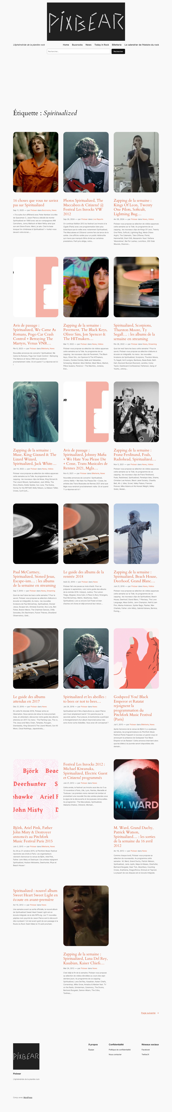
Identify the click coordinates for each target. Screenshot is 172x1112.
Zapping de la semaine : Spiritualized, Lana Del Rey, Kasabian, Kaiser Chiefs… (85, 959)
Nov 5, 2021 (119, 464)
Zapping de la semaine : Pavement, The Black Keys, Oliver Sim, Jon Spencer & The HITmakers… (85, 332)
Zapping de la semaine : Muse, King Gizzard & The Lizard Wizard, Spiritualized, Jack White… (35, 457)
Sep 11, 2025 (18, 210)
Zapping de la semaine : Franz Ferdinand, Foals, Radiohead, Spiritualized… (135, 455)
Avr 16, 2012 (119, 851)
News (54, 210)
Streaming (152, 344)
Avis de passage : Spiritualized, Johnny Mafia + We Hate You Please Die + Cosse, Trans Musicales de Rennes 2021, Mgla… (85, 459)
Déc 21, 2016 (18, 706)
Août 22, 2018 (69, 582)
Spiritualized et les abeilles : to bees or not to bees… (84, 699)
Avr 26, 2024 (119, 219)
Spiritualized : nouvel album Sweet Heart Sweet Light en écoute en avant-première (35, 895)
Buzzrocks (46, 210)
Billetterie (45, 348)
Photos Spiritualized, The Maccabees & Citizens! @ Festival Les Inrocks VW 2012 (83, 207)
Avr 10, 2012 (18, 905)
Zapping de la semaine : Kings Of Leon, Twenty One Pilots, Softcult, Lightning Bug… (133, 207)
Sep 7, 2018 (18, 591)
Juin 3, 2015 (18, 846)
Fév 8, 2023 (18, 348)
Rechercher (118, 51)
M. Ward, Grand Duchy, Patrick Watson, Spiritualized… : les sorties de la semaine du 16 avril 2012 (134, 837)
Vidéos (151, 219)
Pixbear (34, 210)
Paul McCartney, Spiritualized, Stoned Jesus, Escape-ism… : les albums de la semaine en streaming (34, 579)
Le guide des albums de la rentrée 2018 (83, 574)
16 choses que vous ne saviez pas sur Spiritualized (35, 202)
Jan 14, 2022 (18, 469)
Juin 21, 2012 (68, 783)
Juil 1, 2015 (118, 724)
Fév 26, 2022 (119, 344)
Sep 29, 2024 (69, 219)
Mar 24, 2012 (68, 968)
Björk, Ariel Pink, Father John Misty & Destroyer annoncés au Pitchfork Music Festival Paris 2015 (33, 835)
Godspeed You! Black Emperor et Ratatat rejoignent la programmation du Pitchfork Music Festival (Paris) (133, 708)
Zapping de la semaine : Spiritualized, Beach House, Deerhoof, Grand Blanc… (135, 576)
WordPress (27, 1097)
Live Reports (98, 219)
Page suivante (150, 1013)
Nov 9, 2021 (68, 473)
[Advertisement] (86, 76)
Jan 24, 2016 (68, 706)
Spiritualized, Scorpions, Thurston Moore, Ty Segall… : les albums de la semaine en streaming (134, 332)
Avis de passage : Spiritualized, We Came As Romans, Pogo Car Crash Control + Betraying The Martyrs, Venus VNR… (34, 334)
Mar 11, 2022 (68, 344)
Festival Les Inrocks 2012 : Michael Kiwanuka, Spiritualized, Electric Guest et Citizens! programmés (85, 771)
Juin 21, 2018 (119, 586)
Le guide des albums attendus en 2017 (29, 699)
